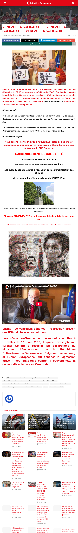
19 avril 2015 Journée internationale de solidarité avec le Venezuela (23, 381)
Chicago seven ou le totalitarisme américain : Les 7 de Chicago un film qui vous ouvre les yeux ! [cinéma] (68, 487)
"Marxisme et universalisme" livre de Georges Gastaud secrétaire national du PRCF (32, 378)
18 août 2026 (67, 495)
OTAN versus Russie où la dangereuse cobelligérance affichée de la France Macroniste (37, 422)
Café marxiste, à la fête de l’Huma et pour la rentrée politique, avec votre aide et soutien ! (43, 437)
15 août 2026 (67, 517)
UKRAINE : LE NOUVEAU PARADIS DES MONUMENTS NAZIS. (13, 423)
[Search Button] (73, 3)
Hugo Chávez (44, 384)
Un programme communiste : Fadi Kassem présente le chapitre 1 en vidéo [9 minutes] (68, 510)
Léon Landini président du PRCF (60, 384)
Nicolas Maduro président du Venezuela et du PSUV (19, 387)
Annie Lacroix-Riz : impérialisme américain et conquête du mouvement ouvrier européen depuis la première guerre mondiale (43, 459)
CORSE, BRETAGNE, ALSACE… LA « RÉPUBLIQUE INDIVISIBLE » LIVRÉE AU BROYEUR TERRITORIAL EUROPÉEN (42, 490)
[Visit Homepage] (39, 3)
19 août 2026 (42, 502)
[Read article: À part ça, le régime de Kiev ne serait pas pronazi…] (6, 484)
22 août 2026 (42, 470)
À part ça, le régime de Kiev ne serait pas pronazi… (18, 484)
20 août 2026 (17, 489)
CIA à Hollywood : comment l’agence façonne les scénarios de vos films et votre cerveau (68, 457)
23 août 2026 (42, 444)
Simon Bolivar (54, 387)
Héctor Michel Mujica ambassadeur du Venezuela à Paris (20, 384)
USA (61, 387)
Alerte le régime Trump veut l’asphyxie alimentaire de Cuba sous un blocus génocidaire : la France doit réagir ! (64, 422)
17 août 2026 (17, 517)
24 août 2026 (34, 427)
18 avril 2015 (6, 35)
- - (16, 396)
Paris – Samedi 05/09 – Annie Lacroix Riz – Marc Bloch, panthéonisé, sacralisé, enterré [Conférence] (18, 438)
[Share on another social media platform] (74, 43)
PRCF (45, 387)
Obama (39, 387)
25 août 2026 (9, 427)
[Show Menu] (5, 3)
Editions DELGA (51, 381)
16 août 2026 (42, 524)
